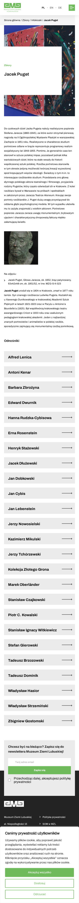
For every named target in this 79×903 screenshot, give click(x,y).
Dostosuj (39, 883)
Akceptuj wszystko (39, 872)
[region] (39, 865)
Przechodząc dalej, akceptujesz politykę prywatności (42, 780)
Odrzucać (39, 894)
